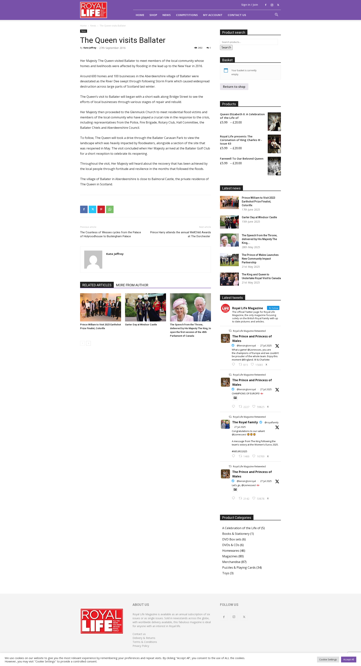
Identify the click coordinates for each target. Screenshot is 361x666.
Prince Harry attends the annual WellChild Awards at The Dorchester (180, 234)
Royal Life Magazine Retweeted (249, 331)
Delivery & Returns (144, 638)
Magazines (230, 556)
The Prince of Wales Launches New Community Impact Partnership (260, 258)
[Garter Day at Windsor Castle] (145, 307)
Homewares (230, 551)
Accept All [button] (348, 659)
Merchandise (231, 562)
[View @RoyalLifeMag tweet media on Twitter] (235, 397)
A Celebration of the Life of (241, 528)
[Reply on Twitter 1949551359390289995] (234, 456)
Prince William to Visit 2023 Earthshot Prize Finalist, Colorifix (258, 201)
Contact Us (237, 15)
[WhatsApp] (110, 209)
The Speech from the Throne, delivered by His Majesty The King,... (259, 239)
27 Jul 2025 (266, 345)
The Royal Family (245, 422)
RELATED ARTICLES (96, 285)
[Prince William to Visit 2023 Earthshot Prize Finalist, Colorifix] (100, 307)
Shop (153, 15)
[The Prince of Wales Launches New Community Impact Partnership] (229, 259)
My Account (212, 15)
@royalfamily (271, 422)
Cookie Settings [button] (328, 659)
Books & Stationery (236, 534)
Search (226, 47)
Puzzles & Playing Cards (239, 567)
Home (140, 15)
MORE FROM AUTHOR (132, 285)
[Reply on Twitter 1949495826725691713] (234, 498)
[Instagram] (272, 5)
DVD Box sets (231, 539)
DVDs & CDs (230, 545)
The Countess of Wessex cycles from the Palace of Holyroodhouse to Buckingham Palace (110, 234)
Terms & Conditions (145, 642)
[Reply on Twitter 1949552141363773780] (234, 406)
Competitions (187, 15)
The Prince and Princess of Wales (252, 338)
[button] (276, 15)
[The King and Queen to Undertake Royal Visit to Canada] (229, 279)
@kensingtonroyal (246, 345)
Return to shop (234, 87)
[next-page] (88, 343)
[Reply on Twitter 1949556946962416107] (234, 364)
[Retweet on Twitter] (230, 330)
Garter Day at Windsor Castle (141, 324)
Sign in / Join (249, 4)
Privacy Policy (141, 646)
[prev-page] (82, 343)
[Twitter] (278, 5)
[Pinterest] (101, 209)
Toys (225, 573)
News (166, 15)
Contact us (139, 634)
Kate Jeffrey (89, 47)
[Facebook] (265, 5)
